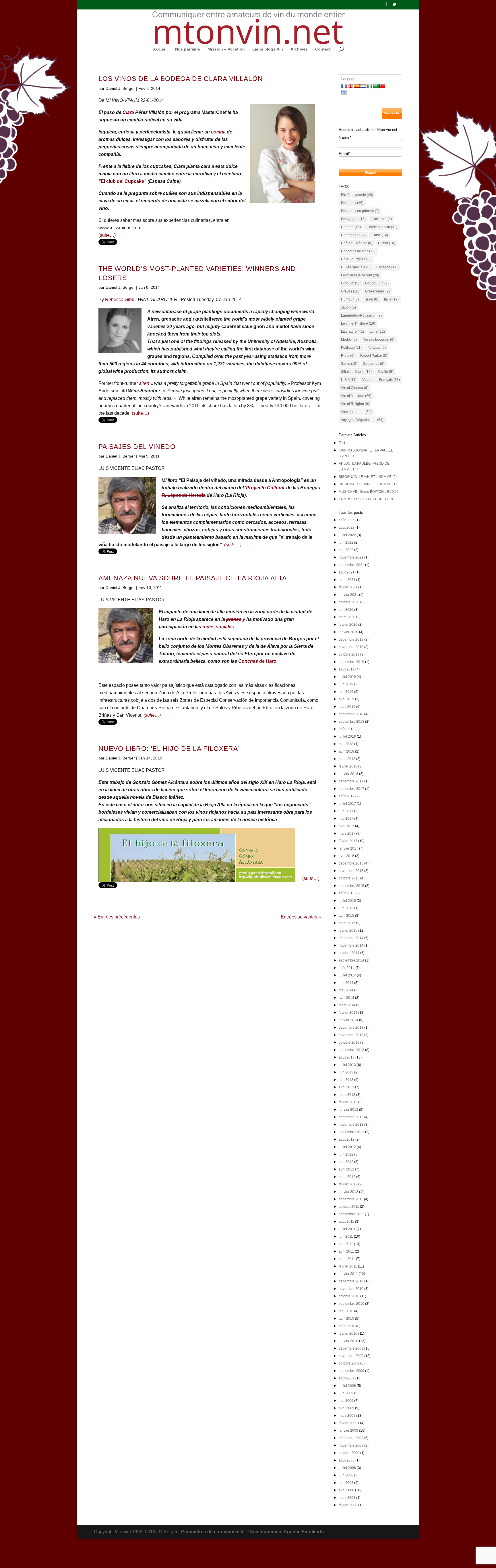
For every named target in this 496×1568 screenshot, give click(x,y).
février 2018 (348, 766)
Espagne (387, 267)
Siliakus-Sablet (356, 372)
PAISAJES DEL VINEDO (137, 446)
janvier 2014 (348, 1020)
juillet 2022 (347, 535)
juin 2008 (346, 1475)
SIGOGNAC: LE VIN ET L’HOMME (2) (368, 477)
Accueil (160, 49)
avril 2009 (346, 1408)
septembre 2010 (351, 1304)
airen (144, 383)
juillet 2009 (347, 1386)
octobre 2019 (349, 654)
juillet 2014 (347, 975)
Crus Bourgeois (356, 259)
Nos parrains (187, 49)
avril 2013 (346, 1087)
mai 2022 (346, 550)
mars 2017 (347, 834)
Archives (299, 49)
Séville (385, 372)
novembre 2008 (351, 1445)
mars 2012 (347, 1177)
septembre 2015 (351, 886)
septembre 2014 (351, 960)
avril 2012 (346, 1169)
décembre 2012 (351, 1117)
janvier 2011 (348, 1274)
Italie (391, 299)
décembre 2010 (351, 1281)
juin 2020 (346, 610)
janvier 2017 (348, 848)
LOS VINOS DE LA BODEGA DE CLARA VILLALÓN (180, 78)
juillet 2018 (347, 736)
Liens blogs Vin (267, 49)
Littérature (352, 332)
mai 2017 (346, 819)
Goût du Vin (377, 283)
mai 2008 (346, 1483)
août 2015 (346, 893)
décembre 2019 (351, 639)
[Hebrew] (344, 92)
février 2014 (348, 1013)
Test (342, 443)
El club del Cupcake (122, 181)
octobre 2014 (349, 953)
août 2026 (346, 520)
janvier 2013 (348, 1110)
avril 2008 (346, 1490)
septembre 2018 (351, 722)
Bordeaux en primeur (360, 211)
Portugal (376, 348)
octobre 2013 (349, 1042)
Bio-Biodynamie (357, 195)
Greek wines (377, 291)
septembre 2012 (351, 1132)
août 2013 (346, 1057)
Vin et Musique (356, 396)
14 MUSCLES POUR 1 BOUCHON (366, 499)
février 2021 (348, 587)
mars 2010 (347, 1326)
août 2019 (346, 669)
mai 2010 (346, 1311)
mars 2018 (347, 759)
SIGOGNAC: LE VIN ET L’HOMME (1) (368, 484)
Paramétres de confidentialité (213, 1531)
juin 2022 (346, 542)
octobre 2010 (349, 1296)
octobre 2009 (349, 1363)
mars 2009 (347, 1416)
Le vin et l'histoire (358, 323)
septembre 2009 (351, 1371)
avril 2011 (346, 1251)
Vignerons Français (381, 380)
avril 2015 (346, 916)
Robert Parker (373, 356)
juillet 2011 (347, 1229)
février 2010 (348, 1333)
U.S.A (348, 380)
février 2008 (348, 1505)
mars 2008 (347, 1498)
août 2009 (346, 1378)
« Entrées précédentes (117, 916)
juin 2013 (346, 1072)
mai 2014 (346, 990)
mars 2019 (347, 707)
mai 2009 (346, 1401)
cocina (218, 131)
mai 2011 (346, 1244)
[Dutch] (363, 86)
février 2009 (348, 1423)
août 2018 (346, 729)
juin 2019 (346, 684)
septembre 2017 (351, 789)
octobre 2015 (349, 878)
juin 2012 (346, 1154)
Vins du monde (356, 412)
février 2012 (348, 1184)
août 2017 (346, 796)
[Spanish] (357, 86)
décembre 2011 (351, 1199)
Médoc (349, 340)
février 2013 (348, 1102)
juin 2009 (346, 1393)
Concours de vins (358, 251)
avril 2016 (346, 856)
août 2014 (346, 968)
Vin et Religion (355, 404)
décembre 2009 (351, 1348)
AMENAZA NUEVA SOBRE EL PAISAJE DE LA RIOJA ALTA (192, 578)
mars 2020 (347, 617)
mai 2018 (346, 744)
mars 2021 (347, 580)
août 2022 (346, 528)
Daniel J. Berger (120, 88)
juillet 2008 (347, 1468)
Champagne (353, 235)
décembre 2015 (351, 863)
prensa (233, 619)
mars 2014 (347, 1005)
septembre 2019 (351, 662)
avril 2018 (346, 751)
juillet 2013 (347, 1065)
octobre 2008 (349, 1453)
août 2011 (346, 1222)
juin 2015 (346, 908)
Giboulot (350, 283)
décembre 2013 (351, 1028)
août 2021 (346, 572)
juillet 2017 (347, 804)
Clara (128, 112)
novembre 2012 (351, 1125)
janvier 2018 (348, 774)
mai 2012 (346, 1162)
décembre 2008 (351, 1438)
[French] (344, 86)
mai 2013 (346, 1080)
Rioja (347, 356)
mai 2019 (346, 692)
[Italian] (369, 86)
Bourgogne (353, 219)
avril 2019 (346, 699)
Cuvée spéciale (356, 267)
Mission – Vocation (226, 49)
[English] (350, 86)
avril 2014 (346, 998)
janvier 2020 (348, 632)
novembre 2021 (351, 557)
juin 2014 (346, 983)
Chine (379, 235)
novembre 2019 (351, 647)
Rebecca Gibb (119, 299)
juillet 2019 (347, 677)
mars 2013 (347, 1095)
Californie (381, 219)
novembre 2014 (351, 945)
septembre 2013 (351, 1050)
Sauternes (373, 364)
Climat (386, 243)
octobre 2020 (349, 602)
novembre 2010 (351, 1289)
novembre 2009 (351, 1356)
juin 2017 (346, 811)
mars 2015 (347, 923)
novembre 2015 (351, 871)
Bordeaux (352, 203)
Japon (348, 307)
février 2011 (348, 1266)
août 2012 (346, 1139)
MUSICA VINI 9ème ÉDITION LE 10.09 (369, 492)
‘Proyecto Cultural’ (265, 487)
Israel (371, 299)
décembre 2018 (351, 714)
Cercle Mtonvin (382, 227)
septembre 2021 (351, 565)
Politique (351, 348)
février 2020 (348, 625)
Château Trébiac (356, 243)
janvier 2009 (348, 1431)
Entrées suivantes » (301, 916)
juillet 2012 (347, 1147)
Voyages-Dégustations (362, 420)
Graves (350, 291)
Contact (323, 49)
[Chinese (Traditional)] (382, 86)
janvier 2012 (348, 1192)
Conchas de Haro (257, 661)
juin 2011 (346, 1236)
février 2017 (348, 841)
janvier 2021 (348, 595)
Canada (351, 227)
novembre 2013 (351, 1035)
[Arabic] (376, 86)
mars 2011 (347, 1259)
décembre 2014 (351, 938)
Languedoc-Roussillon (361, 315)
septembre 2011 (351, 1214)
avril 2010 (346, 1319)
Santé (349, 364)
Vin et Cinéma (354, 388)
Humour (350, 299)
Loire (377, 332)
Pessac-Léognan (378, 340)
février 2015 (348, 931)
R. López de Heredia (184, 495)
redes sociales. (218, 626)
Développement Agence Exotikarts (286, 1531)
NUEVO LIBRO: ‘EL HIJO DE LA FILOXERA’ (168, 748)
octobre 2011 (349, 1207)
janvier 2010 (348, 1341)
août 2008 (346, 1460)
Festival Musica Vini (360, 275)
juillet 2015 (347, 901)
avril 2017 (346, 826)
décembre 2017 (351, 781)
